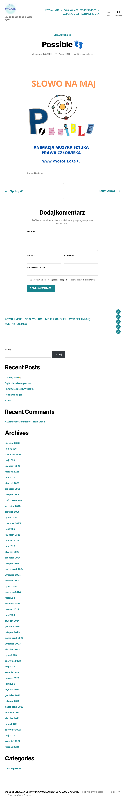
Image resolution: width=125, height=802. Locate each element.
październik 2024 (14, 569)
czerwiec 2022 (13, 729)
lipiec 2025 (11, 517)
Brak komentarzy (85, 54)
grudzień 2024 (13, 557)
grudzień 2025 (13, 489)
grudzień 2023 (13, 626)
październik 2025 (14, 500)
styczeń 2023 (12, 689)
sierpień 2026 (12, 443)
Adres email (69, 255)
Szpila (8, 400)
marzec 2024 (12, 609)
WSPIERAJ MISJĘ (71, 14)
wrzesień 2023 (13, 643)
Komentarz (32, 231)
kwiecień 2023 (12, 672)
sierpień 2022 (12, 718)
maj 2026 (10, 460)
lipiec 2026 (11, 448)
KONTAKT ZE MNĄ (90, 14)
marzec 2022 (12, 747)
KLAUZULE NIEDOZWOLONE (19, 389)
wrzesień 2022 (13, 712)
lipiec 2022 (11, 724)
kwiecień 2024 (12, 603)
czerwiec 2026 (13, 454)
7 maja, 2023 (64, 54)
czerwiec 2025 (13, 523)
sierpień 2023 (12, 649)
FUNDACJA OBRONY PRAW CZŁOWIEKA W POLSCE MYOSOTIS (46, 792)
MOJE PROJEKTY (88, 10)
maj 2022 (10, 735)
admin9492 (46, 54)
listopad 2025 (12, 494)
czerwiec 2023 (13, 661)
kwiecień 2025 (12, 534)
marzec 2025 (12, 540)
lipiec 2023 (11, 655)
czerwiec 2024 (13, 592)
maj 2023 (10, 666)
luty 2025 (10, 546)
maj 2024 (10, 598)
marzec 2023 (12, 678)
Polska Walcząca (13, 394)
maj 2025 (10, 529)
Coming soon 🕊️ (13, 377)
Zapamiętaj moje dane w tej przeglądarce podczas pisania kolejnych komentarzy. (62, 280)
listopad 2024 (12, 563)
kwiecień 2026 (12, 466)
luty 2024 (10, 615)
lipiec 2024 (11, 586)
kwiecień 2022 (12, 741)
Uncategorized (62, 35)
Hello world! (39, 421)
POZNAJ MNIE (52, 10)
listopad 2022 (12, 701)
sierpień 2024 (12, 580)
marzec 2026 (12, 471)
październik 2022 (14, 707)
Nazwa (31, 255)
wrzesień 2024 (13, 575)
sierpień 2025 (12, 512)
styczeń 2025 (12, 552)
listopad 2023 (12, 632)
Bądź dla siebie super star (18, 383)
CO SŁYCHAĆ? (71, 10)
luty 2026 (10, 477)
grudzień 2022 (12, 695)
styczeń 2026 (12, 483)
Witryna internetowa (36, 267)
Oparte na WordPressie (19, 795)
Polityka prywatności (92, 792)
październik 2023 (14, 638)
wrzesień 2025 (13, 506)
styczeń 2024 (12, 620)
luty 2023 (10, 684)
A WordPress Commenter (18, 421)
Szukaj (7, 349)
